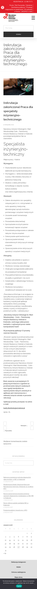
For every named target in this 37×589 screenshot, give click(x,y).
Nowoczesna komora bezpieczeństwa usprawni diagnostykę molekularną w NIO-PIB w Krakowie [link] (18, 496)
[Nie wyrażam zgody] (35, 584)
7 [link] (22, 537)
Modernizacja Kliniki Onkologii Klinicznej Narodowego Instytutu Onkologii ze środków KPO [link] (18, 487)
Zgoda (19, 586)
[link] (2, 7)
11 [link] (9, 540)
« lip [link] (4, 553)
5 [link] (14, 537)
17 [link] (5, 543)
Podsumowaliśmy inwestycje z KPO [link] (15, 510)
